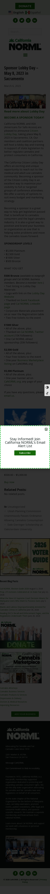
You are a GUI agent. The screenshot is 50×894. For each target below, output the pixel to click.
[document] (25, 447)
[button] (46, 429)
